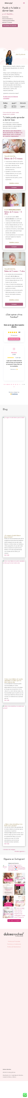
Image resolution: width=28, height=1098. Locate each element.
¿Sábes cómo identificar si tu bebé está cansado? (13, 824)
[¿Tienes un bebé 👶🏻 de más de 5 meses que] (19, 912)
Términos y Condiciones (14, 944)
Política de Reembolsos (14, 947)
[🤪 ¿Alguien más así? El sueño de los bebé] (19, 889)
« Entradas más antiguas (9, 849)
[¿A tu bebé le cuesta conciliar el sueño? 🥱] (8, 912)
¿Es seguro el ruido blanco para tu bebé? (12, 536)
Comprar (14, 187)
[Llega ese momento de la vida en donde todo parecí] (19, 878)
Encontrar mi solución (10, 25)
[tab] (4, 384)
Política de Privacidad (14, 941)
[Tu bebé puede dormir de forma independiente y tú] (19, 901)
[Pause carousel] (14, 387)
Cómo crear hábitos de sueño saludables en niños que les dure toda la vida (13, 680)
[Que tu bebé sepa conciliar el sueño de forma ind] (8, 901)
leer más (6, 555)
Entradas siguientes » (20, 851)
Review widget (13, 392)
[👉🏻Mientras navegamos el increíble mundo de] (8, 889)
